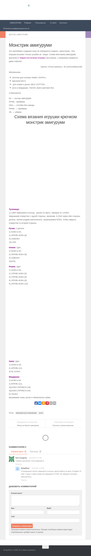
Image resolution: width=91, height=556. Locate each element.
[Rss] (87, 551)
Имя (13, 508)
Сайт (13, 516)
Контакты (63, 22)
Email (49, 508)
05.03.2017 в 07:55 (35, 458)
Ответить (19, 464)
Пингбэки (35, 451)
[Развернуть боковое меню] (3, 34)
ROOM (15, 22)
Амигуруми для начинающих (26, 413)
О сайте (53, 22)
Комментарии (18, 451)
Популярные (40, 22)
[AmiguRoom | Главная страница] (45, 10)
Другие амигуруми (18, 34)
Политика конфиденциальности (16, 28)
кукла (41, 413)
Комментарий (17, 493)
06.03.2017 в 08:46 (38, 468)
